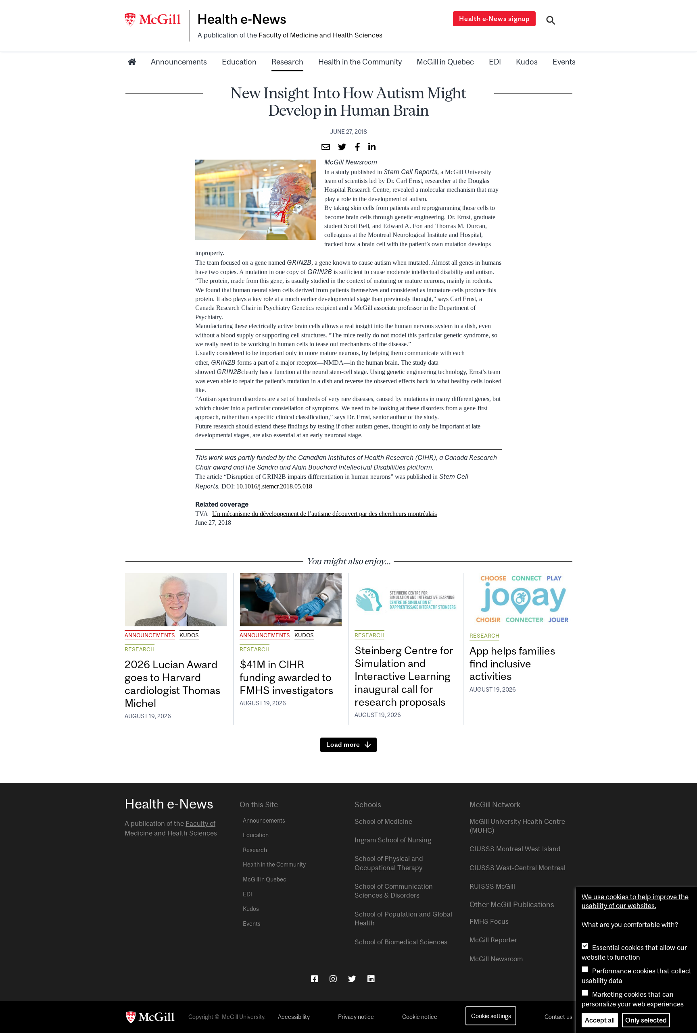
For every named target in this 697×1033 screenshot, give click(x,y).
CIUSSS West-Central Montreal (518, 868)
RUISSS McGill (492, 886)
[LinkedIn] (371, 979)
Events (564, 61)
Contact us (558, 1017)
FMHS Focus (489, 921)
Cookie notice (419, 1017)
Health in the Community (360, 61)
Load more (343, 744)
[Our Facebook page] (314, 979)
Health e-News (241, 19)
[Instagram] (333, 979)
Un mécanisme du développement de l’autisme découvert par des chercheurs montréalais (324, 513)
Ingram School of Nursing (393, 840)
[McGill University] (157, 20)
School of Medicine (383, 821)
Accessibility (294, 1017)
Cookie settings (491, 1015)
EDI (495, 61)
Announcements (179, 61)
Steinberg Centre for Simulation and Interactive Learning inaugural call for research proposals (404, 676)
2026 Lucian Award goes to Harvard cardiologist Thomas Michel (172, 683)
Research (287, 61)
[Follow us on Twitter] (352, 979)
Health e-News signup (494, 18)
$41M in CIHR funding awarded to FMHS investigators (288, 677)
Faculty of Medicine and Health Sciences (320, 35)
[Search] (550, 21)
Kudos (527, 61)
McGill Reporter (493, 940)
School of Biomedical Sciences (401, 942)
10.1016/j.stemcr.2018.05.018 (274, 486)
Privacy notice (356, 1017)
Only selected (646, 1020)
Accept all (600, 1020)
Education (239, 61)
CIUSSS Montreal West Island (515, 849)
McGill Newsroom (496, 959)
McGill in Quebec (445, 61)
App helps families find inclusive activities (512, 663)
